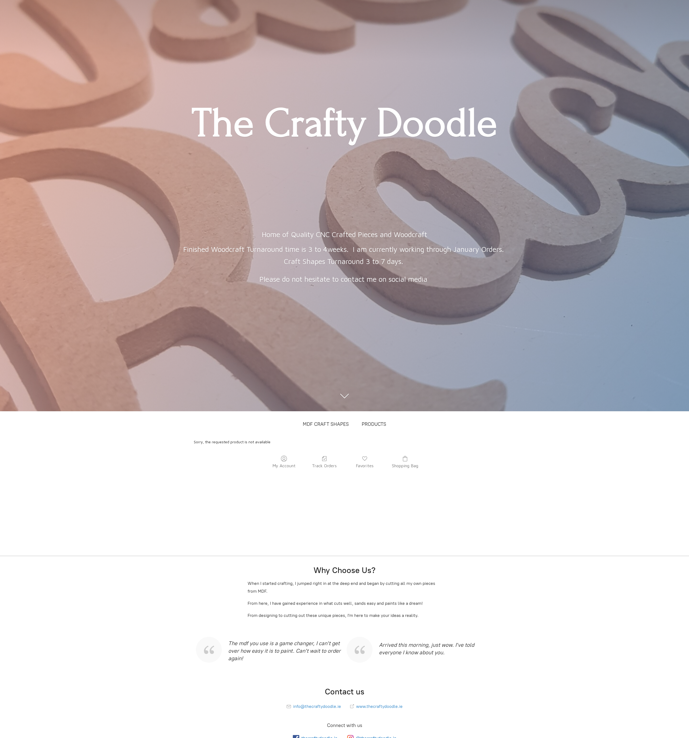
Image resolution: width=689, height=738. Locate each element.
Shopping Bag (405, 465)
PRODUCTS (374, 424)
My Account (284, 465)
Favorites (365, 465)
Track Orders (324, 465)
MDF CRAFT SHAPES (326, 424)
